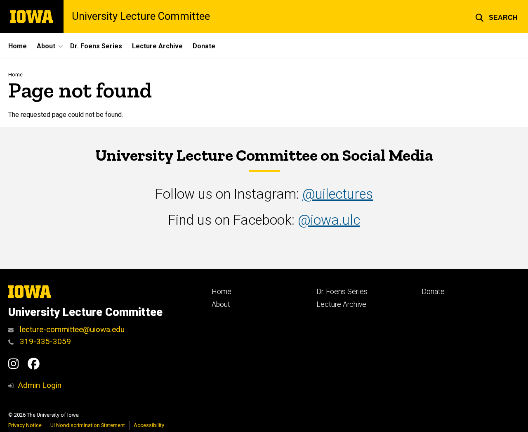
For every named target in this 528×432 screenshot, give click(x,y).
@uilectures (337, 194)
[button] (496, 16)
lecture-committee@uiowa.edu (71, 329)
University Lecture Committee (141, 16)
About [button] (46, 46)
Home (17, 46)
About (221, 304)
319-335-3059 (44, 341)
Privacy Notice (25, 425)
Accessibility (149, 425)
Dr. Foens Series (96, 46)
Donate (204, 46)
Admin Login (39, 385)
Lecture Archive (157, 46)
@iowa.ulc (329, 220)
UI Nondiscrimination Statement (87, 425)
